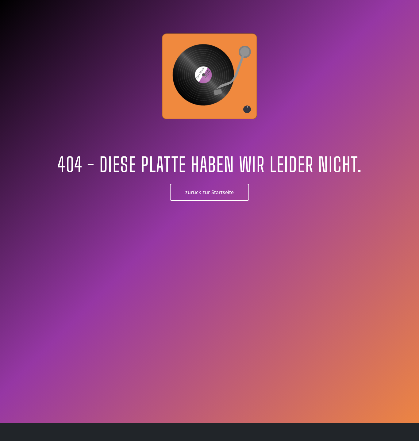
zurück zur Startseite (209, 192)
